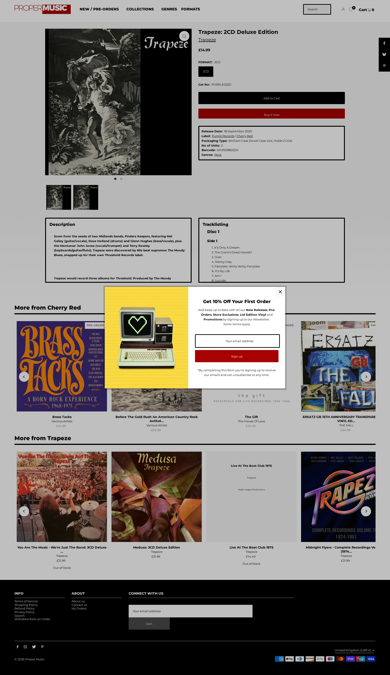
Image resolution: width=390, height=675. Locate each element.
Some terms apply (236, 324)
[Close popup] (280, 292)
